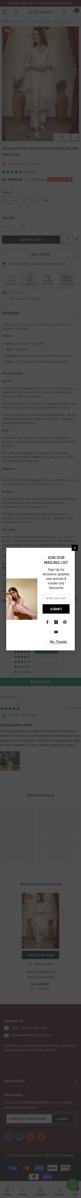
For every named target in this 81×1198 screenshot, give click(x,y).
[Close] (75, 548)
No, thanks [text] (58, 642)
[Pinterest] (64, 622)
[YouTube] (56, 632)
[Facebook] (47, 622)
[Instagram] (56, 622)
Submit (56, 609)
